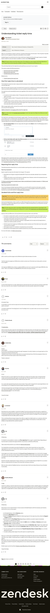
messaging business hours (9, 161)
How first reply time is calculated (11, 70)
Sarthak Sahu (5, 327)
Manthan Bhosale (9, 477)
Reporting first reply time (9, 72)
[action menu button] (48, 250)
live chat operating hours (22, 161)
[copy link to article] (48, 29)
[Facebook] (45, 29)
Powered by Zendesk (26, 609)
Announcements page (6, 390)
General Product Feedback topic (27, 453)
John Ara (7, 296)
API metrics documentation (24, 189)
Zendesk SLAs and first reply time (11, 73)
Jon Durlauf (7, 405)
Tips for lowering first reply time (11, 78)
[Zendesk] (25, 593)
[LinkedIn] (41, 29)
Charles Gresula (8, 320)
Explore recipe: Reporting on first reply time (25, 546)
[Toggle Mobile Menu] (47, 2)
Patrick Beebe (8, 250)
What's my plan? (45, 44)
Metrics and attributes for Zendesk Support (12, 181)
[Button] (2, 237)
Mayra (6, 278)
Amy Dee (7, 368)
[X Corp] (43, 29)
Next (34, 564)
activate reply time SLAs (19, 113)
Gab (6, 431)
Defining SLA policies (16, 230)
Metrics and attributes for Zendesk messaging (31, 181)
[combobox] (34, 243)
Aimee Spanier (8, 37)
